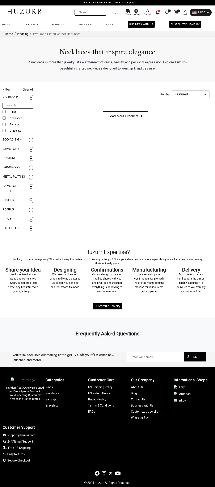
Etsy (182, 387)
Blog (134, 393)
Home (9, 34)
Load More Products (123, 116)
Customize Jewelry (107, 306)
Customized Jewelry (185, 24)
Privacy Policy (97, 399)
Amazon (185, 394)
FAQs (91, 411)
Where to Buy (140, 417)
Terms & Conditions (101, 405)
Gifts (108, 25)
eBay (182, 400)
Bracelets (84, 25)
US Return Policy (99, 393)
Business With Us (142, 405)
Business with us (141, 24)
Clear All (27, 89)
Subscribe (194, 357)
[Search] (114, 12)
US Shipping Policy (100, 387)
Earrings (57, 25)
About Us (137, 387)
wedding (23, 34)
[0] (166, 12)
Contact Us (138, 399)
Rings (5, 25)
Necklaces (30, 25)
